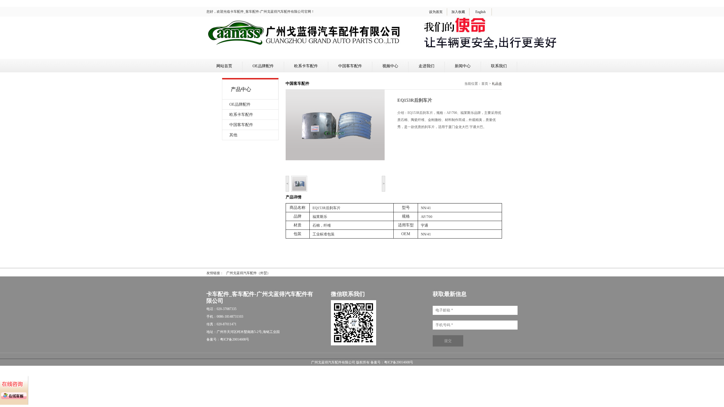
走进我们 (426, 66)
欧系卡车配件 (306, 66)
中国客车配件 (350, 66)
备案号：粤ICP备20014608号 (391, 362)
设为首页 (436, 12)
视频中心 (390, 66)
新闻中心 (463, 66)
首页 (484, 84)
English (480, 12)
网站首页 (224, 66)
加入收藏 (458, 12)
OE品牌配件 (263, 66)
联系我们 (499, 66)
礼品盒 (497, 84)
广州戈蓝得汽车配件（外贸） (248, 273)
